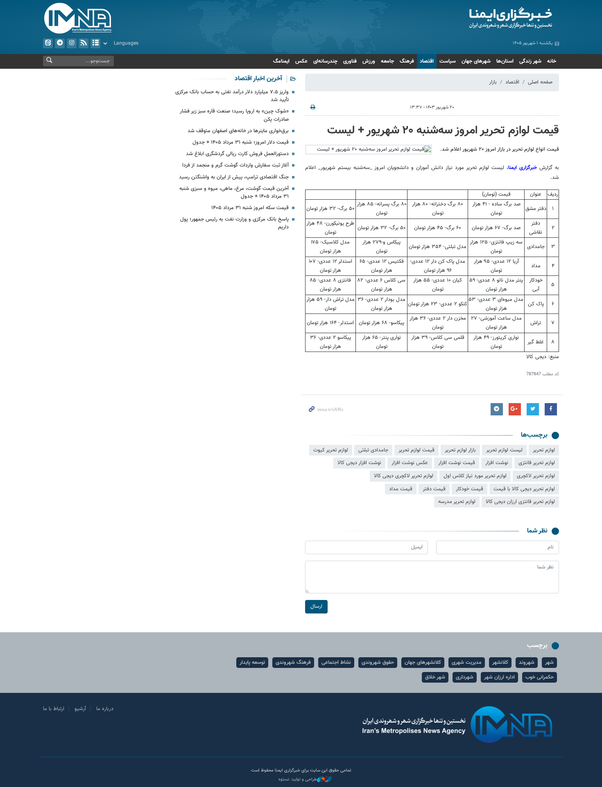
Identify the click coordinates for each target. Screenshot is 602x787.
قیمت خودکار (469, 489)
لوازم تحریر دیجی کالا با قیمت (524, 489)
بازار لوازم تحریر (460, 450)
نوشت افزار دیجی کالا (359, 463)
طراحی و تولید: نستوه (297, 779)
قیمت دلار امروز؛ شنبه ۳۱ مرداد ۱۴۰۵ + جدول (240, 142)
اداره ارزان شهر (499, 677)
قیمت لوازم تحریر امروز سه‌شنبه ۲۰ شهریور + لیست (443, 131)
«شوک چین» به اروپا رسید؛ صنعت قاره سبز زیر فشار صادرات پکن (234, 115)
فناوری (350, 61)
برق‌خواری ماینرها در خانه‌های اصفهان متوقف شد (238, 131)
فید (83, 43)
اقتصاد (427, 61)
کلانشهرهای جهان (423, 662)
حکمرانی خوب (539, 677)
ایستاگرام (72, 43)
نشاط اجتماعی (336, 662)
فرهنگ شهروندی (293, 662)
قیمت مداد (400, 489)
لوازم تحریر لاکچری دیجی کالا (403, 476)
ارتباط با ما (53, 709)
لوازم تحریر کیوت (330, 450)
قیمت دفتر (434, 489)
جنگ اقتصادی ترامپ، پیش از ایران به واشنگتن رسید (234, 177)
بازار (493, 82)
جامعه (387, 61)
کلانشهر (500, 662)
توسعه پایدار (252, 662)
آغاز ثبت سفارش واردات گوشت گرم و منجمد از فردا (235, 165)
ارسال (316, 606)
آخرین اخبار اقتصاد (258, 79)
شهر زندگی (530, 61)
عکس (301, 61)
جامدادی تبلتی (373, 450)
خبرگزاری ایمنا (522, 168)
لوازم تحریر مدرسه (456, 502)
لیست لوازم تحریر (504, 450)
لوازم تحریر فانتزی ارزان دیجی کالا (520, 502)
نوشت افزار (496, 463)
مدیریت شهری (467, 662)
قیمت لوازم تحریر (416, 450)
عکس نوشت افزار (410, 463)
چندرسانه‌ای (325, 61)
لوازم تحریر (544, 450)
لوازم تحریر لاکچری (536, 476)
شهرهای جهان (476, 61)
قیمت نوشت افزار (456, 463)
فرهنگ (407, 61)
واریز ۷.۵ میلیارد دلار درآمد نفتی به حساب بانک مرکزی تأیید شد (232, 96)
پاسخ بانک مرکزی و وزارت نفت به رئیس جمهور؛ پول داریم (234, 223)
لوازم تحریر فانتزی (536, 463)
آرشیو (95, 43)
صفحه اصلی (540, 82)
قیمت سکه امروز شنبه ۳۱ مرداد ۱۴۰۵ (250, 208)
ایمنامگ (281, 61)
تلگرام (60, 43)
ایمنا (475, 18)
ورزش (368, 61)
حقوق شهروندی (378, 662)
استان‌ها (505, 61)
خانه (551, 61)
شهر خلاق (435, 677)
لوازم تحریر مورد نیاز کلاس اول (475, 476)
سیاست (447, 61)
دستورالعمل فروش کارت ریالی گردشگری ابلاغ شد (237, 154)
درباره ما (104, 709)
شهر (549, 662)
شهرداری (464, 677)
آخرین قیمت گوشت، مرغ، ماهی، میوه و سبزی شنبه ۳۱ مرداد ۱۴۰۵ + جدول (234, 193)
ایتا (48, 43)
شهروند (526, 662)
